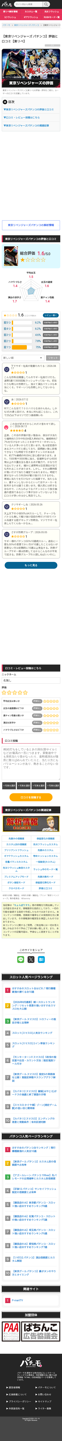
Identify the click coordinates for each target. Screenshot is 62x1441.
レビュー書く (51, 315)
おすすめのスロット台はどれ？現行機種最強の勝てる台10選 (33, 990)
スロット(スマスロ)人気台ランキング (32, 1033)
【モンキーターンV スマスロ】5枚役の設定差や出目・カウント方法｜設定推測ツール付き (34, 1060)
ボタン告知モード (16, 882)
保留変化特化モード (45, 882)
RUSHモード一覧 (52, 17)
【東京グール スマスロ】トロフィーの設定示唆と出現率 (34, 1021)
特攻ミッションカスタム (45, 856)
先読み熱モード (45, 877)
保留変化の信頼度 (46, 838)
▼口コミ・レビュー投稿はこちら (22, 117)
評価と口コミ (45, 888)
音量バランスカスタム (16, 862)
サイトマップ (44, 1401)
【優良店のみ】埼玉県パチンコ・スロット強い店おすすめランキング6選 (33, 1232)
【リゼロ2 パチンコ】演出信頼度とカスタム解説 (33, 1259)
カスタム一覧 (31, 11)
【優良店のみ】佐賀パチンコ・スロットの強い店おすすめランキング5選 (33, 1218)
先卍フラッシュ (51, 11)
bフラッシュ (10, 17)
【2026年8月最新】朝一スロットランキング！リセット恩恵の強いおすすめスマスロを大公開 (33, 1005)
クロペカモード (16, 888)
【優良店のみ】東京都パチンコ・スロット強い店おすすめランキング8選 (33, 1204)
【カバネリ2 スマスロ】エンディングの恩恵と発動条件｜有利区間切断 (33, 1120)
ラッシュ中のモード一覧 (45, 869)
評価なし (37, 701)
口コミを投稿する (31, 797)
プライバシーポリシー (20, 1401)
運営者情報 (14, 1387)
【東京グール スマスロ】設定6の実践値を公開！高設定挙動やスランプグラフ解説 (33, 1077)
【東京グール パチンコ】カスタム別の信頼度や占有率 (34, 1163)
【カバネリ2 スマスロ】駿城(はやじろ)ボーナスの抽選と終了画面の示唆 (34, 1093)
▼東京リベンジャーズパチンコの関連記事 (26, 125)
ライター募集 (44, 1408)
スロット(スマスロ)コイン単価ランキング (33, 1045)
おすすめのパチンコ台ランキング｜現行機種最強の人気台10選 (33, 1149)
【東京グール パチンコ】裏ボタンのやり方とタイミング (34, 1273)
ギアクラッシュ (31, 17)
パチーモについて (47, 1387)
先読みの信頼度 (16, 838)
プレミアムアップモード (16, 877)
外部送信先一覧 (16, 1408)
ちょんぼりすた (22, 905)
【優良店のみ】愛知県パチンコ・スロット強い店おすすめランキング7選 (33, 1246)
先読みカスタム (45, 850)
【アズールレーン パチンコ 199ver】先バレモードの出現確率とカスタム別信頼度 (34, 1177)
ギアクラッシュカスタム (16, 856)
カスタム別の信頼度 (16, 844)
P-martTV (17, 1300)
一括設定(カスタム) (45, 862)
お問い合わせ (44, 1394)
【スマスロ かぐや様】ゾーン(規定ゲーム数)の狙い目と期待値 (34, 1107)
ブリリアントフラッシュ (16, 850)
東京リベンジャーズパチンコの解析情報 (31, 225)
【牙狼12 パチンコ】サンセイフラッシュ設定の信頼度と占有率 (34, 1191)
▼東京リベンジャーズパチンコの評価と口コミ (29, 109)
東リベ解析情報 (10, 11)
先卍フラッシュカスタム (45, 844)
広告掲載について (18, 1394)
